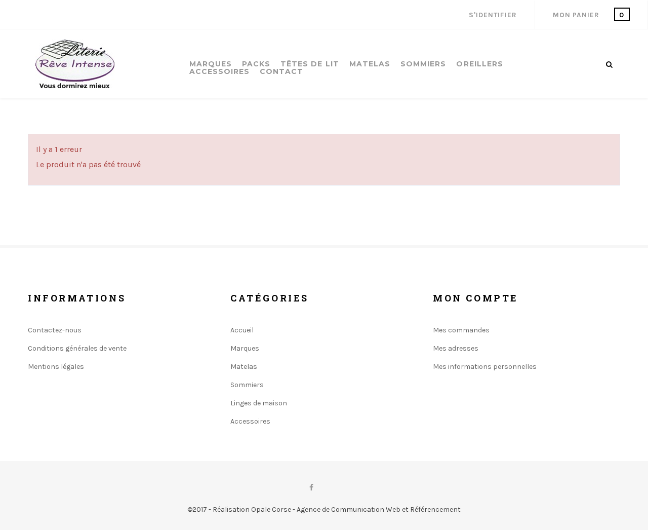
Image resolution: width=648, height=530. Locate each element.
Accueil (242, 330)
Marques (210, 64)
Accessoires (219, 71)
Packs (256, 64)
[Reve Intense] (74, 64)
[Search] (609, 64)
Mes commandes (461, 330)
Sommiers (423, 64)
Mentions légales (56, 366)
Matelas (369, 64)
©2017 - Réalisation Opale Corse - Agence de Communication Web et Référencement (324, 509)
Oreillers (479, 64)
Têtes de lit (309, 64)
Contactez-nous (55, 330)
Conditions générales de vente (77, 348)
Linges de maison (258, 403)
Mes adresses (455, 348)
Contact (281, 71)
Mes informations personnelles (485, 366)
